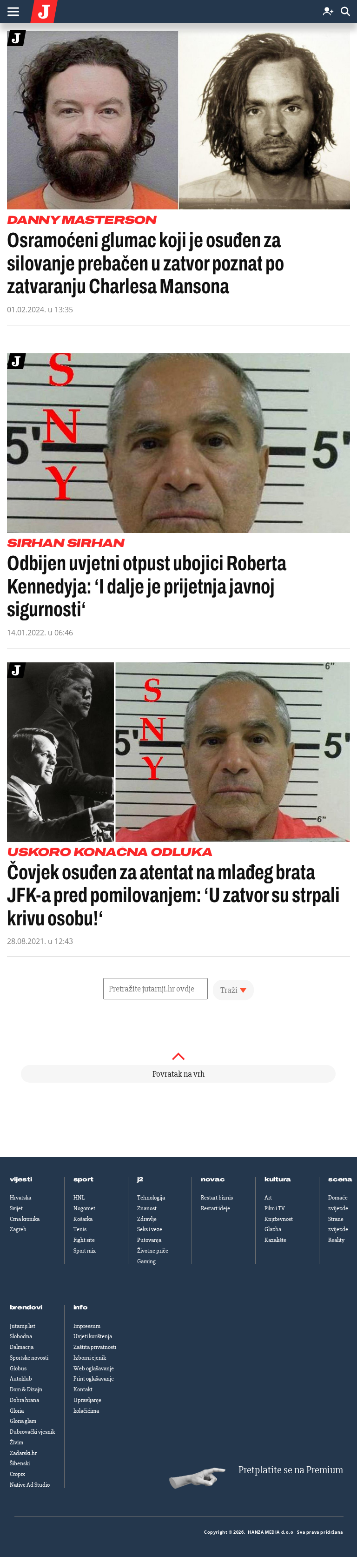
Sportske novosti (29, 1358)
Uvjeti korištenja (92, 1336)
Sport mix (84, 1250)
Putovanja (149, 1240)
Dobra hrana (24, 1400)
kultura (277, 1179)
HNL (79, 1197)
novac (213, 1179)
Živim (16, 1442)
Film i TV (274, 1208)
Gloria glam (23, 1421)
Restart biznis (217, 1197)
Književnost (278, 1219)
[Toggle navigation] (13, 11)
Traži (229, 990)
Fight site (84, 1240)
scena (340, 1179)
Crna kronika (25, 1219)
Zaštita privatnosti (94, 1347)
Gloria (17, 1411)
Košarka (83, 1219)
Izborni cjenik (89, 1358)
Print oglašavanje (93, 1378)
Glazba (272, 1229)
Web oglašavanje (93, 1368)
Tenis (79, 1229)
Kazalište (275, 1240)
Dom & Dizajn (26, 1389)
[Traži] (345, 12)
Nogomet (84, 1208)
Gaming (146, 1261)
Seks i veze (149, 1229)
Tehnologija (151, 1197)
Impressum (86, 1326)
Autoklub (21, 1378)
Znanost (147, 1208)
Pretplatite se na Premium (290, 1470)
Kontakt (83, 1389)
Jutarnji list (22, 1326)
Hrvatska (20, 1197)
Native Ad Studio (30, 1485)
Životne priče (152, 1250)
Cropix (17, 1474)
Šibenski (20, 1463)
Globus (18, 1368)
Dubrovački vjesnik (32, 1432)
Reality (336, 1240)
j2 (140, 1179)
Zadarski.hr (23, 1453)
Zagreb (18, 1229)
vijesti (21, 1179)
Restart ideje (215, 1208)
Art (268, 1197)
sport (83, 1179)
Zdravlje (147, 1219)
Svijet (16, 1208)
